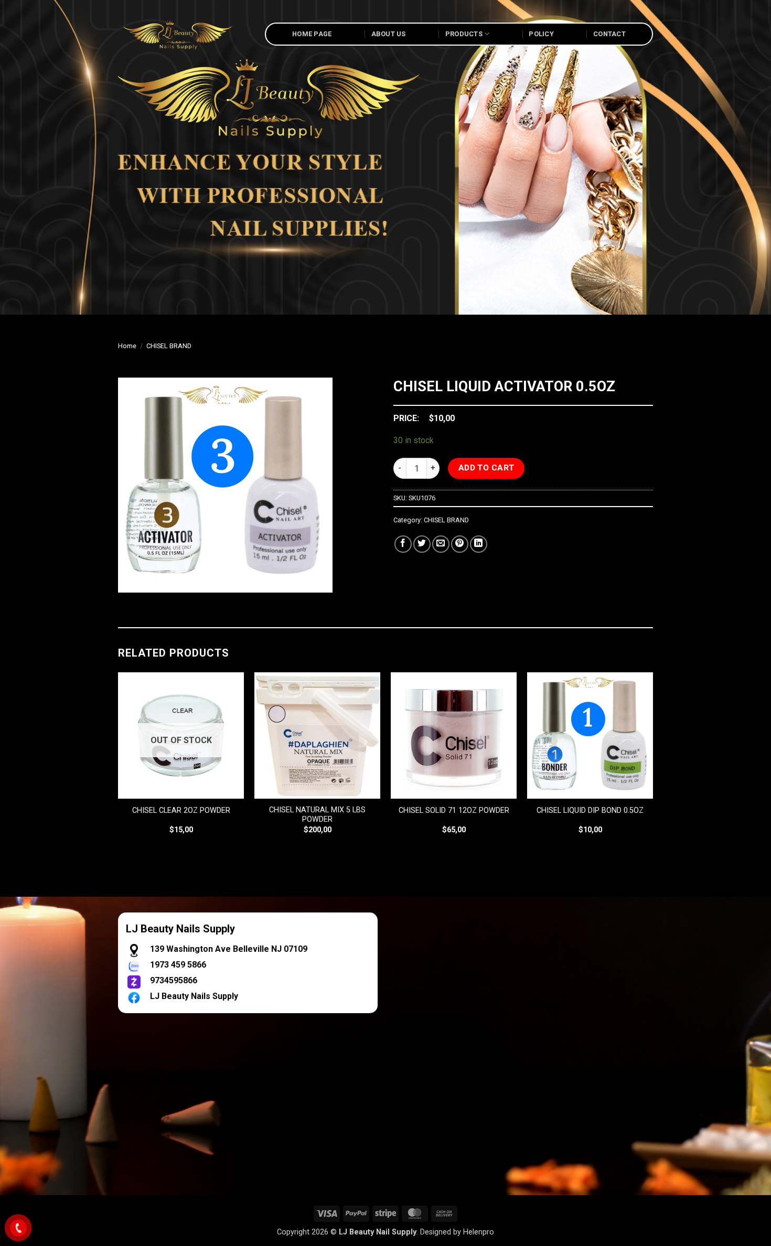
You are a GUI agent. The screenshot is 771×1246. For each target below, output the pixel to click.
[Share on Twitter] (422, 544)
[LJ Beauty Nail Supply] (183, 34)
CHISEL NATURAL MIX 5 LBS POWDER (317, 814)
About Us (388, 34)
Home (127, 346)
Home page (311, 34)
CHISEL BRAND (168, 346)
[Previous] (118, 762)
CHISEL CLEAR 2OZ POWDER (181, 810)
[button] (132, 580)
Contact (609, 34)
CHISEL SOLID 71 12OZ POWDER (454, 810)
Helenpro (478, 1232)
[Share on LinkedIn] (478, 544)
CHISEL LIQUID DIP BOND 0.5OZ (590, 810)
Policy (541, 34)
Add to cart (486, 467)
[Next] (652, 762)
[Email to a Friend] (440, 544)
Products (464, 34)
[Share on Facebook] (403, 544)
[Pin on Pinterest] (459, 544)
